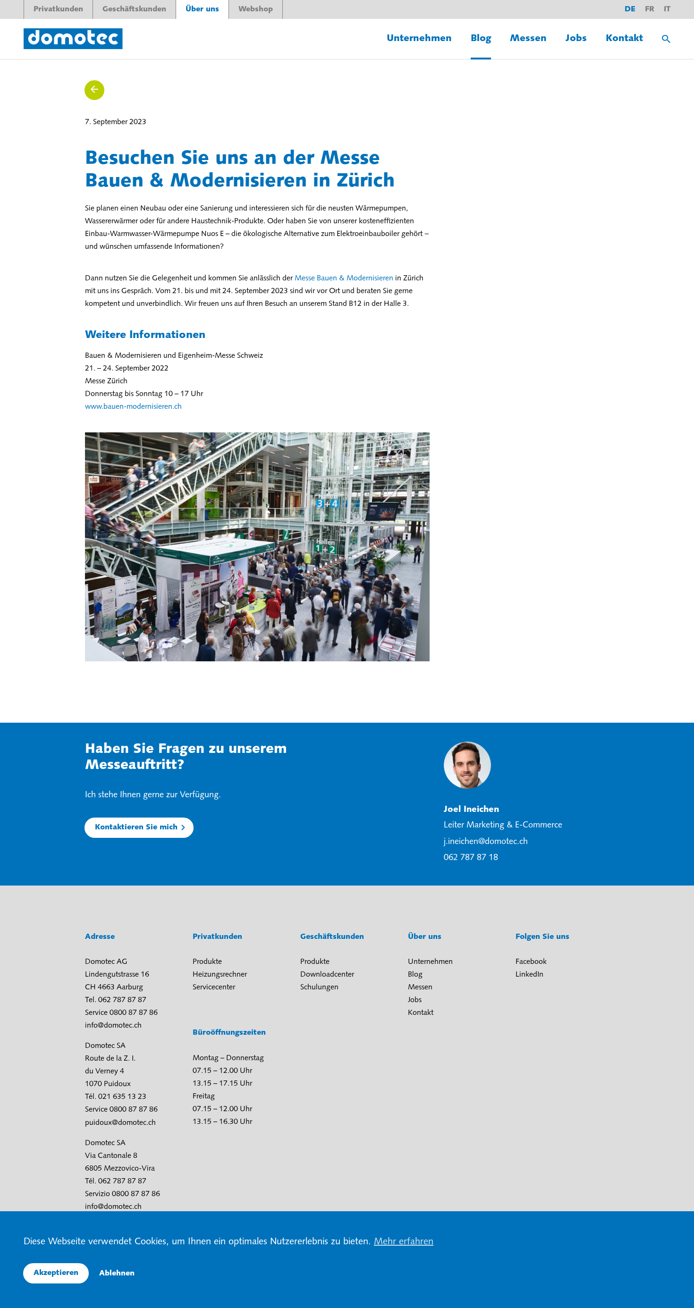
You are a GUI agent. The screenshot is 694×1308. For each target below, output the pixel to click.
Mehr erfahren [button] (403, 1242)
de (630, 9)
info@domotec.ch (113, 1026)
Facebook (531, 962)
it (667, 9)
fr (649, 9)
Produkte (207, 962)
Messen (528, 38)
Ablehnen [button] (117, 1273)
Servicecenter (214, 987)
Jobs (576, 38)
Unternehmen (419, 38)
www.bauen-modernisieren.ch (133, 407)
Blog (481, 38)
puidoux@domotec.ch (120, 1123)
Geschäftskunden (134, 9)
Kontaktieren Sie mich (136, 827)
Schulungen (319, 987)
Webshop (255, 9)
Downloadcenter (327, 975)
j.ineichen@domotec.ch (486, 842)
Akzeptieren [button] (56, 1273)
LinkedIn (529, 975)
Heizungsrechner (220, 975)
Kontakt (624, 38)
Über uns (202, 9)
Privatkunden (58, 9)
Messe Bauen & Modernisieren (344, 278)
